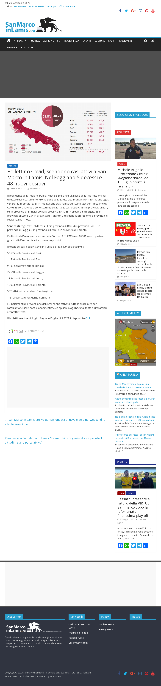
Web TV (131, 493)
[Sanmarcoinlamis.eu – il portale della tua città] (8, 41)
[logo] (33, 623)
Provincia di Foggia (78, 632)
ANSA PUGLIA (129, 374)
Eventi (87, 40)
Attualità (20, 40)
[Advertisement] (80, 74)
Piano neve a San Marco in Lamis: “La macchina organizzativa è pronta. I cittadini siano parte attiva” (53, 440)
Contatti (27, 47)
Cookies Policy (106, 624)
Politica (35, 40)
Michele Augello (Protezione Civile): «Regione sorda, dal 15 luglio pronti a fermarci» (133, 178)
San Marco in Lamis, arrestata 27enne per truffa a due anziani (45, 6)
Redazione (35, 188)
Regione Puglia (76, 637)
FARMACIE (12, 47)
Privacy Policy (106, 629)
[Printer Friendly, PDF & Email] (16, 331)
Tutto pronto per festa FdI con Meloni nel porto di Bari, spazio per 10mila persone (134, 438)
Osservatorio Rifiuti (78, 642)
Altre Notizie (51, 40)
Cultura (99, 40)
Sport (112, 40)
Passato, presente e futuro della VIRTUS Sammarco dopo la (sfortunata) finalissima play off (133, 507)
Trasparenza (71, 40)
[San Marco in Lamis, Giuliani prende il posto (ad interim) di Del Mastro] (125, 283)
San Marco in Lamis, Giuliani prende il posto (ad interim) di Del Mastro (144, 290)
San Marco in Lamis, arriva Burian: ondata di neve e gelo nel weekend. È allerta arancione (55, 422)
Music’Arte (125, 40)
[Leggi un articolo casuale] (152, 41)
